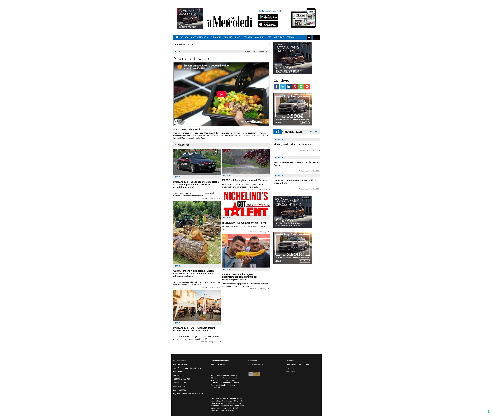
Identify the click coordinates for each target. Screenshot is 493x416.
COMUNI (259, 37)
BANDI (238, 37)
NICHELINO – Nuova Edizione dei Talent (244, 222)
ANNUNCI (228, 37)
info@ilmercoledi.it (180, 386)
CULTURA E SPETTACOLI (284, 37)
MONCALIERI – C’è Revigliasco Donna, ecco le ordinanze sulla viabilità (194, 329)
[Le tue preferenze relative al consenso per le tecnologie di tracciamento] (488, 411)
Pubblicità (216, 37)
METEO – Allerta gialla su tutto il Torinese (245, 180)
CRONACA (248, 37)
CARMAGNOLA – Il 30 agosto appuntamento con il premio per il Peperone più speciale (240, 277)
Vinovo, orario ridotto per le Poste (292, 144)
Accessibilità (291, 371)
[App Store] (268, 24)
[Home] (176, 37)
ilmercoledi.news (179, 360)
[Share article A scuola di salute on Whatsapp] (301, 86)
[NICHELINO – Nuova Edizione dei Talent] (246, 204)
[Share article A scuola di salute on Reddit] (307, 86)
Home (179, 44)
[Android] (268, 16)
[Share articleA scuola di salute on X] (283, 86)
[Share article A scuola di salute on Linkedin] (289, 86)
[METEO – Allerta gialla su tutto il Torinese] (246, 161)
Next (315, 131)
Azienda (184, 37)
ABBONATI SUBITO (199, 37)
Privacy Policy (291, 368)
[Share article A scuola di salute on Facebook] (276, 86)
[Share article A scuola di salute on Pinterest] (295, 86)
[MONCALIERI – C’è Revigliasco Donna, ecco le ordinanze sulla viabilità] (197, 305)
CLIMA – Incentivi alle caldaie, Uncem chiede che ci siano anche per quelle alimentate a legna (193, 274)
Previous (310, 131)
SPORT (268, 37)
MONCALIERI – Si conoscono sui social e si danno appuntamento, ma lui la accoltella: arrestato (196, 185)
